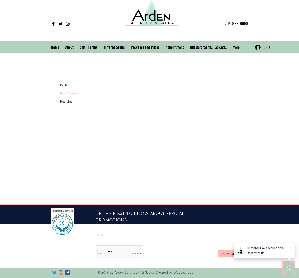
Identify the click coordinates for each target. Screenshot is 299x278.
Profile (63, 85)
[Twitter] (60, 23)
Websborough (184, 272)
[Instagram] (67, 23)
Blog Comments (69, 93)
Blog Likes (66, 101)
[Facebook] (53, 23)
